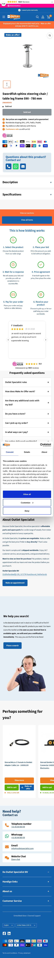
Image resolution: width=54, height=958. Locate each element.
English (6, 925)
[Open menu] (4, 17)
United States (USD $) (24, 925)
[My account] (43, 17)
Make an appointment (15, 582)
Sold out (27, 112)
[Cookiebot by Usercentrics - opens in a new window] (40, 445)
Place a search (12, 645)
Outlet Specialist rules (16, 382)
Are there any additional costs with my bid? (22, 402)
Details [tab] (27, 452)
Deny (27, 511)
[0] (48, 17)
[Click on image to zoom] (49, 35)
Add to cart (11, 787)
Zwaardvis (7, 102)
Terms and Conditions (10, 953)
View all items (27, 220)
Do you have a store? (15, 413)
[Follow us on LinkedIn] (9, 933)
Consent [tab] (9, 452)
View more (19, 780)
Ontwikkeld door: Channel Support (27, 915)
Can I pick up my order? (16, 423)
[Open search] (37, 17)
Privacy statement (24, 953)
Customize (25, 502)
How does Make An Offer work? (20, 391)
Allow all (27, 494)
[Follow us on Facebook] (4, 933)
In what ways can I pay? (16, 432)
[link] (19, 761)
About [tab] (44, 452)
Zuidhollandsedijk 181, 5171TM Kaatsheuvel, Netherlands (25, 574)
